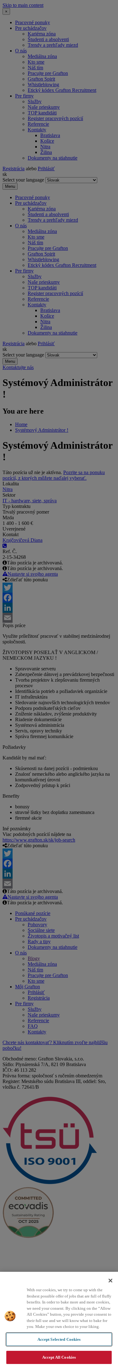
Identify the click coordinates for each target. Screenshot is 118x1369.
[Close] (110, 1280)
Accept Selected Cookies (59, 1339)
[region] (59, 1320)
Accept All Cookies (59, 1357)
